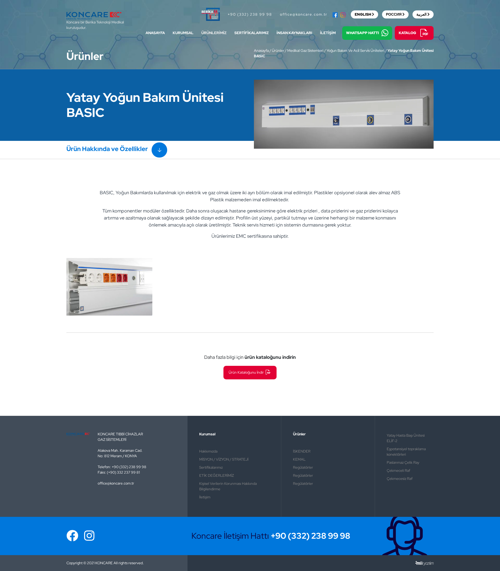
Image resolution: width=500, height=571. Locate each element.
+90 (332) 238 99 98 (250, 14)
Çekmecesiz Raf (400, 478)
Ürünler (278, 50)
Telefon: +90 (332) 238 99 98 (122, 467)
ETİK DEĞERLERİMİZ (216, 475)
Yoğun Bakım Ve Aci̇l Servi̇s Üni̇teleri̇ (355, 50)
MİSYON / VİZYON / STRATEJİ (223, 459)
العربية (421, 14)
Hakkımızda (208, 451)
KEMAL (299, 459)
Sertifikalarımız (251, 32)
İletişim (328, 32)
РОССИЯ (394, 14)
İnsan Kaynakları (294, 32)
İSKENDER (301, 451)
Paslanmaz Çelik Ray (403, 462)
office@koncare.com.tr (303, 14)
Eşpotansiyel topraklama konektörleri (406, 452)
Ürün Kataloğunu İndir (247, 372)
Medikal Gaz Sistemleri (305, 50)
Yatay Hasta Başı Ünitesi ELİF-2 (406, 438)
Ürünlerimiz (214, 32)
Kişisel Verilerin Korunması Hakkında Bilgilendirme (228, 486)
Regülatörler (303, 467)
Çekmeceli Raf (398, 470)
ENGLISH (363, 14)
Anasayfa (155, 32)
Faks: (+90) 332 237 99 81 (119, 472)
